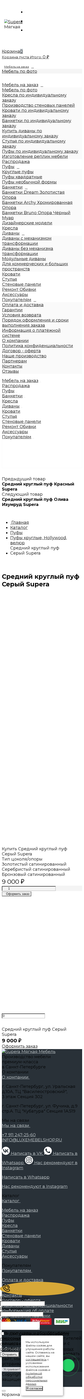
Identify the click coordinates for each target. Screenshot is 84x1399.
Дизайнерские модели (27, 223)
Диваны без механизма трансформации (27, 251)
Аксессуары (15, 294)
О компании (15, 340)
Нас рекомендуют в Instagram (35, 1186)
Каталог (11, 1200)
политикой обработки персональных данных (36, 1379)
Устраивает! (12, 1369)
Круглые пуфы (18, 171)
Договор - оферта (21, 350)
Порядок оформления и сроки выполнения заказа (35, 323)
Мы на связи (16, 1125)
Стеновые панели (21, 284)
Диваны (11, 233)
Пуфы (8, 166)
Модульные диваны (24, 258)
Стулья (9, 279)
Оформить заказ (20, 1046)
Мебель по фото (19, 71)
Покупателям (16, 299)
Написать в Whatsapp (25, 1177)
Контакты (12, 366)
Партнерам (14, 361)
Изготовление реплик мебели (35, 156)
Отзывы (10, 371)
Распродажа (16, 161)
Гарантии (12, 309)
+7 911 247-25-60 (19, 1134)
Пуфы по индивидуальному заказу (40, 151)
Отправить (9, 1354)
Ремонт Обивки (19, 289)
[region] (42, 270)
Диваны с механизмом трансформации (27, 241)
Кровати (11, 274)
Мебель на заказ (16, 66)
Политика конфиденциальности (37, 345)
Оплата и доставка (23, 304)
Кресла (10, 228)
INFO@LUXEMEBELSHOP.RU (32, 1140)
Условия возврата (21, 315)
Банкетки (12, 187)
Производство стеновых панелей (38, 105)
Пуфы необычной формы (29, 182)
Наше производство (24, 356)
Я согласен (34, 1388)
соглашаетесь (36, 1359)
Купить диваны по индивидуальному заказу (30, 133)
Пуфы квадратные (22, 176)
